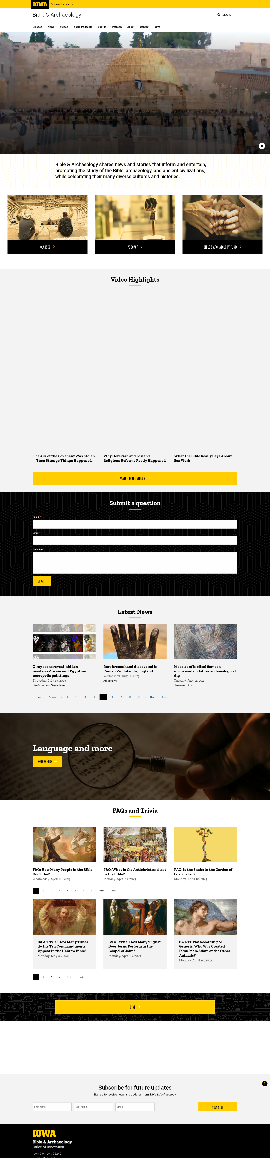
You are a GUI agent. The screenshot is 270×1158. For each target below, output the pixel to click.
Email (36, 533)
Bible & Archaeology (57, 15)
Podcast (132, 246)
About (130, 26)
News (51, 26)
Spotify (102, 26)
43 (68, 697)
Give (157, 26)
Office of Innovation (62, 4)
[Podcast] (135, 217)
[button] (225, 15)
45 (86, 697)
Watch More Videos (132, 478)
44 (77, 697)
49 (122, 697)
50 (131, 697)
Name (36, 517)
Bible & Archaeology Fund (220, 246)
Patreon (117, 26)
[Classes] (48, 217)
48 (113, 697)
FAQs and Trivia (135, 810)
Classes (37, 26)
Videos (64, 26)
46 (95, 697)
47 (104, 698)
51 (140, 697)
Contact (144, 26)
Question (38, 549)
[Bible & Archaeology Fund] (222, 217)
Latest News (135, 611)
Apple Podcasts (83, 26)
